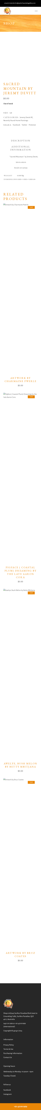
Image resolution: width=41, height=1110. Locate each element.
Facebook (7, 1090)
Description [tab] (20, 140)
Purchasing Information (12, 1053)
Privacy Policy (8, 1045)
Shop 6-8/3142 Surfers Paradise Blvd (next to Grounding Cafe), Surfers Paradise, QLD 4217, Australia (20, 1016)
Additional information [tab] (20, 148)
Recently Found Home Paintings (15, 120)
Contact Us (7, 1057)
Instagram (7, 1094)
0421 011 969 (8, 1023)
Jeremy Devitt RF (26, 117)
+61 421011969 (20, 1023)
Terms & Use (8, 1049)
